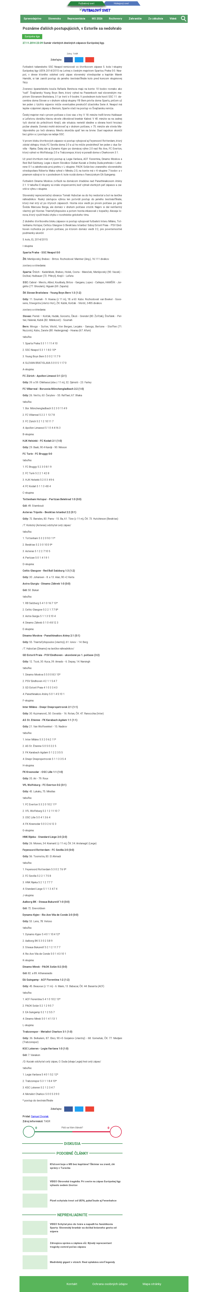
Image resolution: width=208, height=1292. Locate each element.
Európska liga (32, 36)
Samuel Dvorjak (40, 1116)
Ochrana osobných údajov (110, 1284)
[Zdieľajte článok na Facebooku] (68, 59)
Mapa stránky (152, 1284)
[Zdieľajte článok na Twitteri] (79, 59)
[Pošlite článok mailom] (89, 59)
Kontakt (71, 1284)
